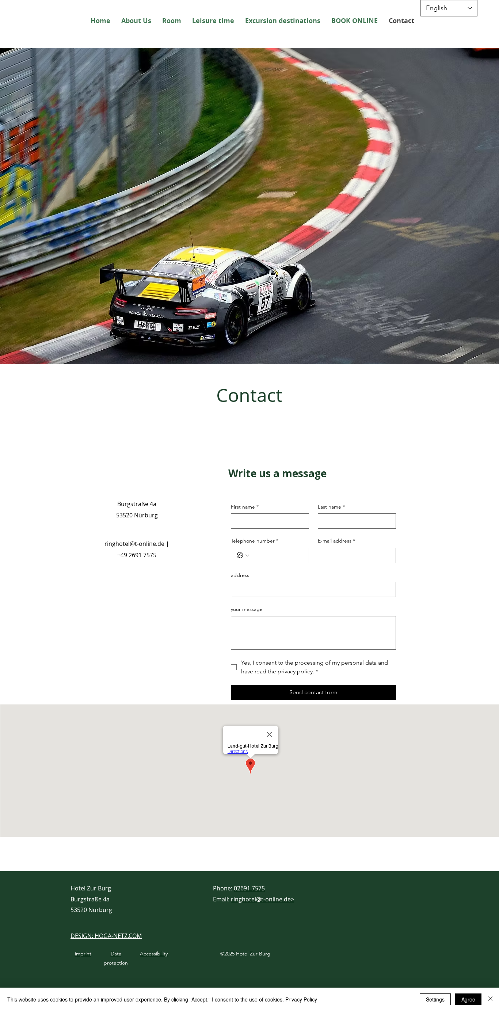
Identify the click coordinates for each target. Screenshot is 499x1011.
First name (245, 506)
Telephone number (254, 540)
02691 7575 (249, 888)
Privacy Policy (301, 999)
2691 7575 (142, 555)
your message (247, 609)
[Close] (490, 999)
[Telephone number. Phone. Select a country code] (243, 555)
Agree (468, 999)
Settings (435, 999)
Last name (331, 506)
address (240, 575)
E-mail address (336, 540)
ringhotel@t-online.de (134, 544)
